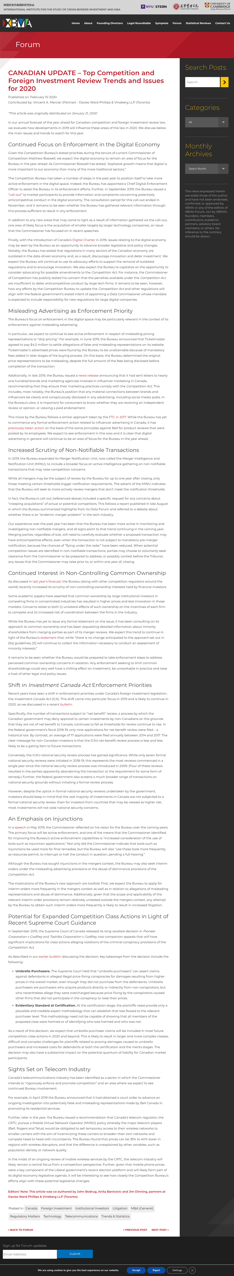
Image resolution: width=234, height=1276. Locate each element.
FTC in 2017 (117, 417)
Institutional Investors (92, 1208)
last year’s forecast (47, 581)
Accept (136, 1270)
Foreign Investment (56, 1208)
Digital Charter (83, 240)
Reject (156, 1270)
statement (48, 638)
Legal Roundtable (139, 23)
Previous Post (135, 1229)
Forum (177, 23)
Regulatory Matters (25, 1216)
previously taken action (26, 428)
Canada (31, 1208)
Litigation (120, 1208)
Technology (52, 1216)
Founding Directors (110, 23)
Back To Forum (20, 1229)
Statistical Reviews (198, 23)
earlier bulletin (50, 957)
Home (76, 23)
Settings (177, 1270)
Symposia (161, 23)
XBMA (17, 23)
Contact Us (222, 23)
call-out (15, 195)
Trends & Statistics (115, 1216)
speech (20, 827)
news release (88, 375)
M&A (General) (142, 1208)
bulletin (66, 704)
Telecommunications (81, 1216)
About (88, 23)
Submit (75, 1254)
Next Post (160, 1229)
